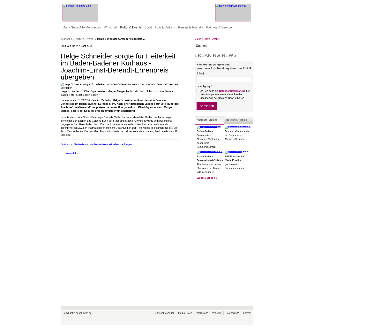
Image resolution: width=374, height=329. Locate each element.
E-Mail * (201, 73)
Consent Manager (164, 313)
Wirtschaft (110, 27)
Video (198, 38)
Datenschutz (232, 313)
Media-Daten (185, 313)
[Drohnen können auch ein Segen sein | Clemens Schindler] (238, 126)
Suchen (249, 45)
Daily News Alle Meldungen (82, 27)
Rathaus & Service (219, 27)
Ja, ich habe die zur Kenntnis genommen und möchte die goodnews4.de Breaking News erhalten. (225, 94)
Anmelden (207, 106)
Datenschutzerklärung (232, 90)
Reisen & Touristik (190, 27)
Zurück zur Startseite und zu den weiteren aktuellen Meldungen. (96, 144)
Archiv (216, 38)
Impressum (202, 313)
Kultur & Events (131, 27)
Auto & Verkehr (164, 27)
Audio (207, 38)
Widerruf (216, 313)
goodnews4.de (84, 313)
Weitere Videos (206, 177)
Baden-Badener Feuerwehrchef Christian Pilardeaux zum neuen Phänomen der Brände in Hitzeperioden (210, 164)
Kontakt (247, 313)
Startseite (66, 38)
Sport (148, 27)
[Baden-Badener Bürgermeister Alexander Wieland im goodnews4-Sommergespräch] (210, 126)
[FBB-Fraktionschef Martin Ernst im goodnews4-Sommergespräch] (238, 151)
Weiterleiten (72, 153)
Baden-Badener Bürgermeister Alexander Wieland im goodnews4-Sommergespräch (208, 139)
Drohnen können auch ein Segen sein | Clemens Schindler (237, 135)
